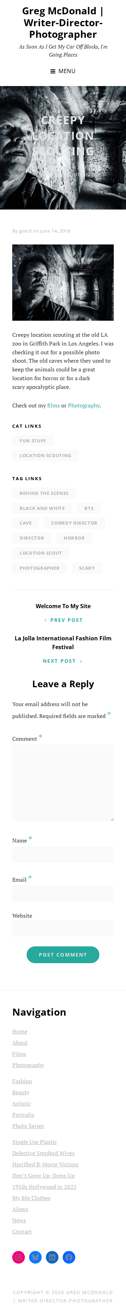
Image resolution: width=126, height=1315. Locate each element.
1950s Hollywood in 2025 (44, 1186)
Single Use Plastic (34, 1142)
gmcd (25, 231)
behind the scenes (44, 493)
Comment (27, 738)
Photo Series (28, 1126)
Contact (22, 1231)
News (19, 1220)
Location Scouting (45, 455)
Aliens (20, 1209)
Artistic (21, 1103)
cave (26, 523)
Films (19, 1054)
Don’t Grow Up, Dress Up (43, 1175)
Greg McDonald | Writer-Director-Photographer (63, 22)
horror (74, 538)
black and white (42, 508)
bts (88, 508)
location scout (41, 553)
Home (35, 167)
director (32, 538)
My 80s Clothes (31, 1198)
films (53, 405)
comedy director (74, 523)
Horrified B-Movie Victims (45, 1164)
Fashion (22, 1081)
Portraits (23, 1114)
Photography (83, 405)
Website (22, 915)
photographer (40, 568)
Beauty (20, 1092)
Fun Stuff (62, 167)
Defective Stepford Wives (43, 1153)
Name (22, 840)
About (20, 1042)
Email (22, 879)
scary (86, 568)
